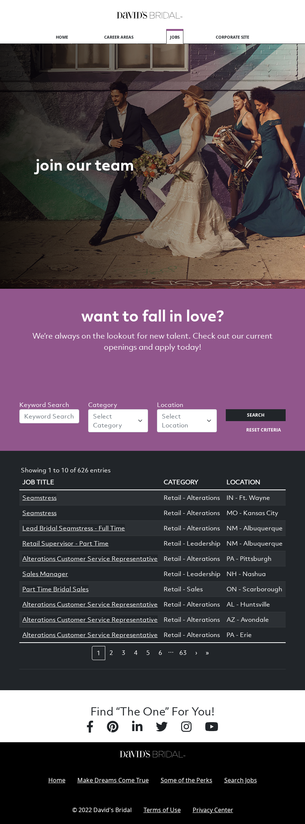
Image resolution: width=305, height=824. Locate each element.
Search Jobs (240, 780)
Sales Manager (45, 574)
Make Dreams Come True (113, 780)
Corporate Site (232, 37)
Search (255, 415)
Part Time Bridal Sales (55, 589)
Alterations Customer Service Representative (90, 559)
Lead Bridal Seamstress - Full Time (73, 528)
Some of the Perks (186, 780)
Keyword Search (44, 405)
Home (62, 37)
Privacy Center (213, 810)
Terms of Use (162, 810)
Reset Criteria (263, 430)
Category (102, 405)
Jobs (175, 37)
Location (170, 405)
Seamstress (39, 498)
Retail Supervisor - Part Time (65, 543)
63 (183, 653)
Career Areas (119, 37)
